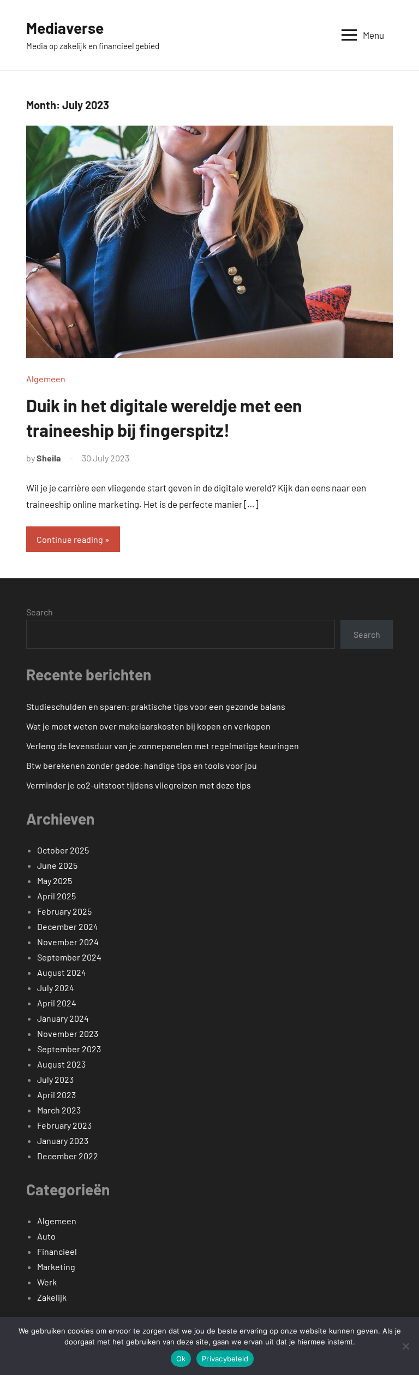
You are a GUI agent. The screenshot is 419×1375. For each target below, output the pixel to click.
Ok (181, 1358)
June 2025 (57, 865)
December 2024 (67, 926)
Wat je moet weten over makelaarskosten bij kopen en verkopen (148, 726)
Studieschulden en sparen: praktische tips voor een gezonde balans (155, 706)
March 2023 (59, 1110)
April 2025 (56, 896)
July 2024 (55, 987)
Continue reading (70, 539)
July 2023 (55, 1079)
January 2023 (62, 1140)
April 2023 (56, 1094)
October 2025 (63, 850)
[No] (405, 1346)
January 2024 (63, 1018)
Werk (47, 1282)
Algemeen (45, 379)
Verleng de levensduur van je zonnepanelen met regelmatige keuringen (162, 745)
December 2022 (67, 1156)
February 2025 (64, 911)
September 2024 (69, 957)
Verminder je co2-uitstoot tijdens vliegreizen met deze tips (138, 785)
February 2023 (64, 1125)
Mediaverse (65, 28)
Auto (46, 1236)
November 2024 (68, 942)
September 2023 (69, 1049)
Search (39, 612)
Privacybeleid (225, 1358)
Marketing (56, 1266)
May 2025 (54, 880)
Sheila (49, 458)
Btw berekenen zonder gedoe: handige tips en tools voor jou (141, 765)
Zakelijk (52, 1297)
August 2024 (61, 972)
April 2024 (56, 1003)
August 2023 (61, 1064)
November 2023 (67, 1033)
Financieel (57, 1251)
